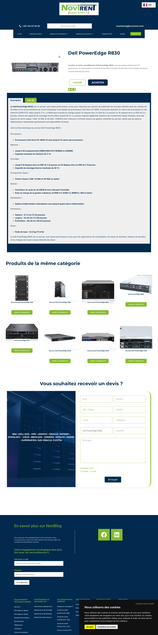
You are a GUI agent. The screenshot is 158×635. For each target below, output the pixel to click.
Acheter (85, 471)
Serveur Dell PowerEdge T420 (60, 302)
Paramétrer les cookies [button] (107, 627)
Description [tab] (15, 100)
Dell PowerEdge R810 (136, 294)
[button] (59, 57)
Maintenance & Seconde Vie (41, 600)
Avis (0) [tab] (30, 100)
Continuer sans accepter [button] (145, 603)
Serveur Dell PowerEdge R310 (98, 351)
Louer (94, 471)
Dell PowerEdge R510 (22, 340)
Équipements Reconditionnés (22, 600)
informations (83, 599)
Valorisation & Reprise (64, 600)
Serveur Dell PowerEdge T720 (136, 351)
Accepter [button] (90, 627)
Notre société (103, 599)
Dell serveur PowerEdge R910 (98, 302)
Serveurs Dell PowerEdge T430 (22, 302)
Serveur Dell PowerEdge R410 (60, 351)
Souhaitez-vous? (87, 468)
